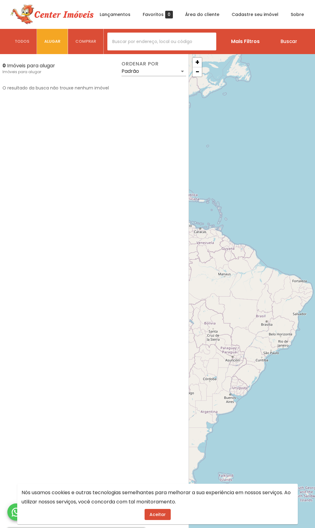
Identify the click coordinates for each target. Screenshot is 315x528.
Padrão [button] (130, 71)
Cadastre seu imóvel (255, 14)
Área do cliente (202, 14)
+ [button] (197, 62)
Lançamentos (115, 14)
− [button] (197, 72)
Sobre (297, 14)
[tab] (22, 41)
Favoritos (156, 14)
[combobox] (161, 41)
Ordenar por (140, 63)
